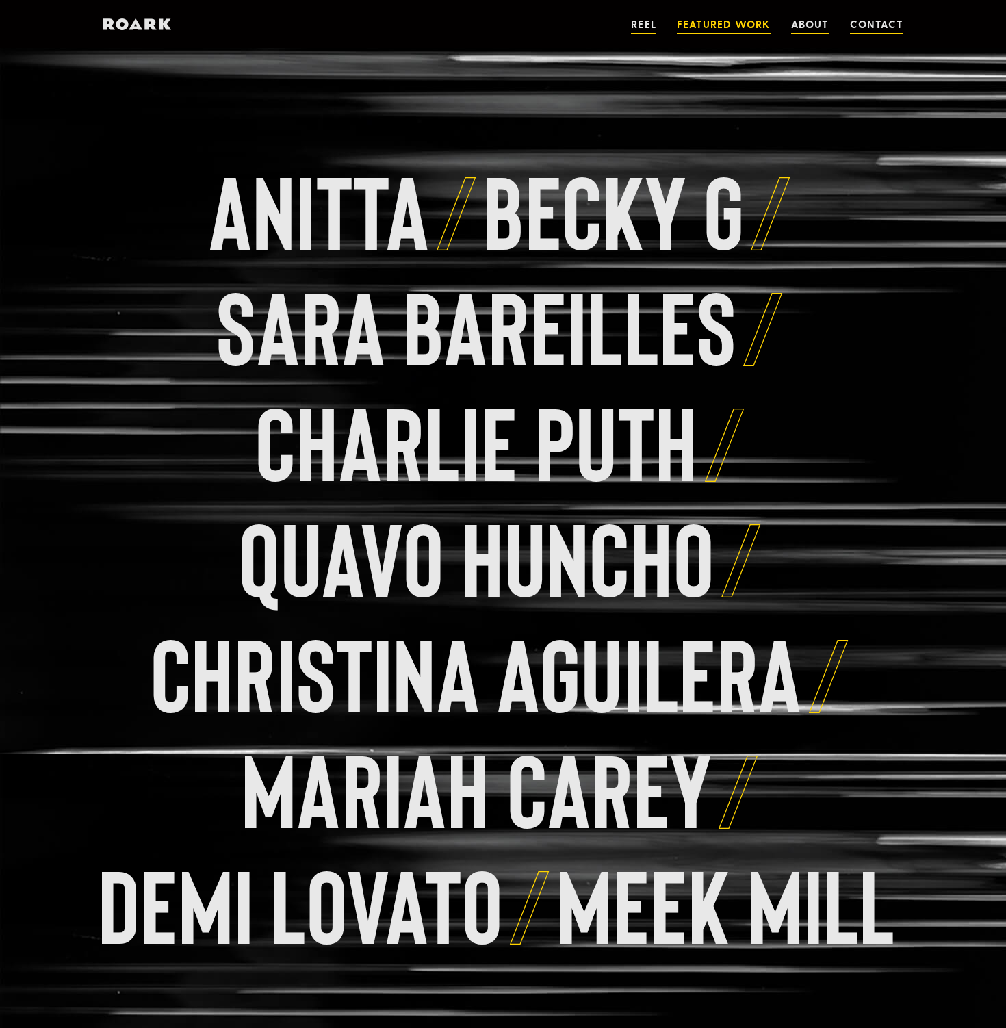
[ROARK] (137, 23)
